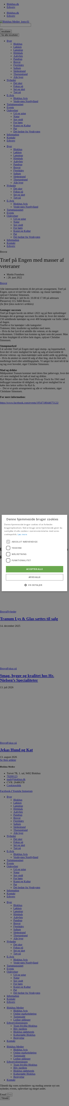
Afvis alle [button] (34, 577)
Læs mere (22, 534)
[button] (34, 585)
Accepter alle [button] (34, 569)
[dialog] (34, 553)
